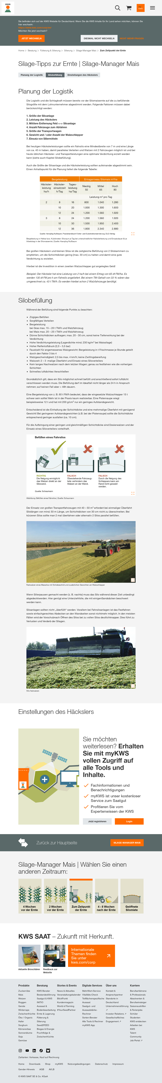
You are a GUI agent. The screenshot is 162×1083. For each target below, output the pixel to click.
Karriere (135, 985)
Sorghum (23, 1025)
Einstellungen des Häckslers (83, 75)
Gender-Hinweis (26, 1069)
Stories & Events (67, 985)
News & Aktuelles (66, 990)
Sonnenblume (25, 1032)
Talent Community (135, 1034)
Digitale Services (92, 985)
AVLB (51, 1069)
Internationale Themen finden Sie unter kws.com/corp (83, 955)
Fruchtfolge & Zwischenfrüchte (45, 1034)
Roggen (22, 1002)
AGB (41, 1069)
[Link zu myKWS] (141, 8)
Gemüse (22, 1040)
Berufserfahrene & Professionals (138, 992)
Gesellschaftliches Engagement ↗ (115, 1019)
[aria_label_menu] (152, 8)
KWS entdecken (138, 1021)
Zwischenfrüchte (26, 1013)
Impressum (118, 1064)
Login (129, 821)
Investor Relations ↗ (116, 1013)
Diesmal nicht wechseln (99, 38)
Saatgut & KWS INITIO (44, 1000)
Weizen (22, 998)
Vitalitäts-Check (90, 994)
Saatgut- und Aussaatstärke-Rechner (89, 1010)
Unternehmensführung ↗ (117, 1008)
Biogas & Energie (45, 1029)
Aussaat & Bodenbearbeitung (46, 1008)
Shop (47, 1064)
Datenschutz (101, 1064)
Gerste (21, 1006)
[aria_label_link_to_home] (8, 7)
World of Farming (65, 1006)
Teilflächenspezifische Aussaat (93, 1000)
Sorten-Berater (89, 1017)
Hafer (21, 1021)
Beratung (42, 985)
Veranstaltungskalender (69, 994)
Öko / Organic (25, 1017)
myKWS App (88, 1025)
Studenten (135, 1017)
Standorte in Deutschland (112, 1000)
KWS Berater (43, 990)
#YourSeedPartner (66, 1010)
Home (21, 1064)
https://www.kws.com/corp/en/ (34, 27)
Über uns (111, 985)
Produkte (23, 985)
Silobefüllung (55, 75)
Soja (20, 1036)
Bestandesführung (46, 994)
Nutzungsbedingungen (79, 1064)
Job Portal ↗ (136, 1040)
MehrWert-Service (91, 990)
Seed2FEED (43, 1025)
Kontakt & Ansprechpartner (114, 992)
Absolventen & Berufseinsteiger (138, 1000)
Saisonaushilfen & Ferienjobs (138, 1008)
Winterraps (23, 1010)
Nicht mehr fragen (132, 38)
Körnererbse (24, 1029)
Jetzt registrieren (97, 821)
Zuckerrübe (24, 990)
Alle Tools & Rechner (92, 1021)
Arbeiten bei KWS (136, 1027)
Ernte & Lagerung (46, 1013)
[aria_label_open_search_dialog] (118, 8)
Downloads (34, 1064)
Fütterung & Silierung (42, 1019)
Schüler (134, 1013)
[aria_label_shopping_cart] (129, 7)
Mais (20, 994)
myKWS (59, 1064)
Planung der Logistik (32, 75)
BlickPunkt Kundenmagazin (65, 1000)
